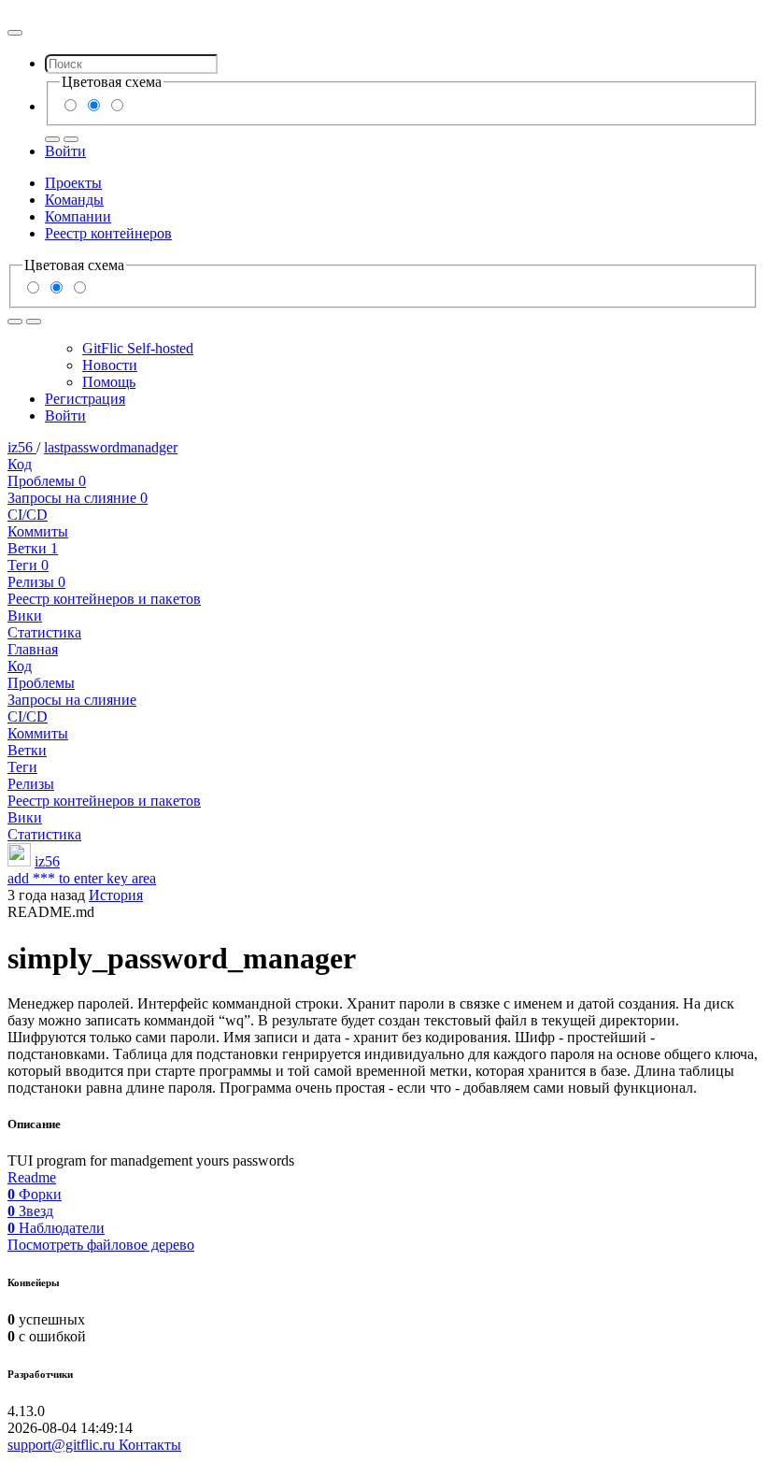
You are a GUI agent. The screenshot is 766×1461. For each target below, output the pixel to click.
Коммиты (37, 531)
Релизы (36, 582)
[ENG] (71, 139)
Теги (28, 565)
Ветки (32, 548)
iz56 (21, 447)
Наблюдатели (56, 1228)
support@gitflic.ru (63, 1445)
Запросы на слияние (77, 498)
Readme (31, 1177)
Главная (32, 649)
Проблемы (46, 481)
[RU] (52, 139)
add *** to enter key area (81, 878)
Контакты (150, 1445)
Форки (34, 1194)
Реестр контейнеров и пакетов (104, 599)
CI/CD (27, 515)
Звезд (30, 1211)
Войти (65, 151)
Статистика (44, 632)
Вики (24, 615)
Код (19, 464)
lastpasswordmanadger (110, 447)
